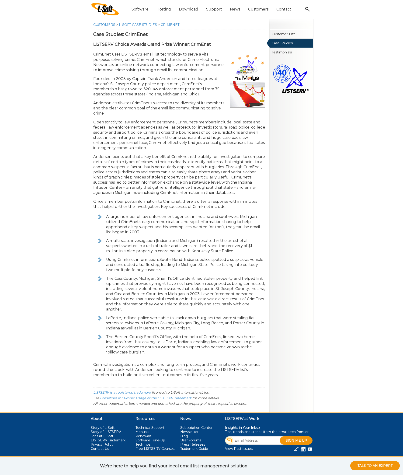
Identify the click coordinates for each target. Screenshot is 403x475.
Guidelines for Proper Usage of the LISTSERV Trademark (145, 398)
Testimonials (282, 52)
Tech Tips (142, 444)
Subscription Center (196, 428)
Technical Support (149, 428)
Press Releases (192, 444)
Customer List (283, 34)
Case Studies (282, 43)
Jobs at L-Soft (102, 436)
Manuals (142, 432)
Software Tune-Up (150, 440)
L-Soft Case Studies (138, 25)
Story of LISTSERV (106, 432)
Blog (184, 436)
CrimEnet (170, 25)
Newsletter (189, 432)
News (185, 418)
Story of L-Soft (103, 428)
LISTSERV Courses (154, 449)
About (97, 418)
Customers (104, 25)
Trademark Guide (194, 449)
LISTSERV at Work (242, 418)
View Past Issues (239, 449)
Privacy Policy (102, 444)
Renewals (143, 436)
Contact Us (100, 449)
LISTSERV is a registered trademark (122, 392)
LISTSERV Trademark (108, 440)
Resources (145, 418)
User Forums (190, 440)
